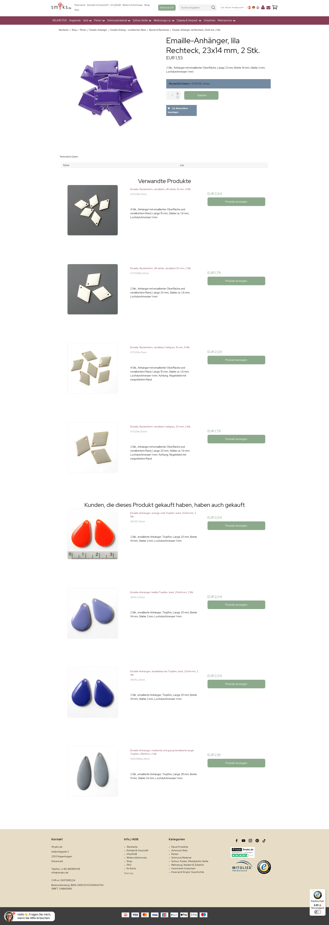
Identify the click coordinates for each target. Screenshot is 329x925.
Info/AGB (116, 5)
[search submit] (213, 8)
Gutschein (209, 20)
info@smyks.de (59, 872)
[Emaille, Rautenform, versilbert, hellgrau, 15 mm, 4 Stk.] (92, 377)
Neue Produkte (179, 846)
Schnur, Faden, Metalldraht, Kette (189, 861)
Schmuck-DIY (167, 7)
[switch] (317, 912)
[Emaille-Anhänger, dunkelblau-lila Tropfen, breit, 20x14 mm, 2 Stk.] (92, 701)
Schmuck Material (181, 857)
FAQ (77, 10)
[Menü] (313, 891)
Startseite (80, 5)
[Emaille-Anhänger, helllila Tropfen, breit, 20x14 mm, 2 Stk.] (92, 622)
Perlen (174, 854)
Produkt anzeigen (236, 201)
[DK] (249, 7)
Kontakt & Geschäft (98, 5)
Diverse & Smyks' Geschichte (187, 872)
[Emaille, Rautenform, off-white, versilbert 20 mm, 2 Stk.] (92, 298)
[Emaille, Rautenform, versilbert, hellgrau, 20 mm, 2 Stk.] (92, 456)
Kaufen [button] (202, 95)
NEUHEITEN (60, 20)
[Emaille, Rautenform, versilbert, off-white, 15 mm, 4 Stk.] (92, 219)
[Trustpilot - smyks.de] (242, 852)
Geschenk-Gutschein (183, 868)
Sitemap (128, 873)
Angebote (75, 20)
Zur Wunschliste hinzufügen (178, 110)
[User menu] (263, 8)
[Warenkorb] (275, 7)
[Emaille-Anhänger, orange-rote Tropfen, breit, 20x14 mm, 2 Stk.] (92, 543)
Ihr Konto (131, 868)
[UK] (257, 7)
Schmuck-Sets (179, 850)
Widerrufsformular (133, 5)
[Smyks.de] (61, 8)
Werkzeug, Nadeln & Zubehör (187, 864)
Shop (147, 5)
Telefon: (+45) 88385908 (65, 868)
